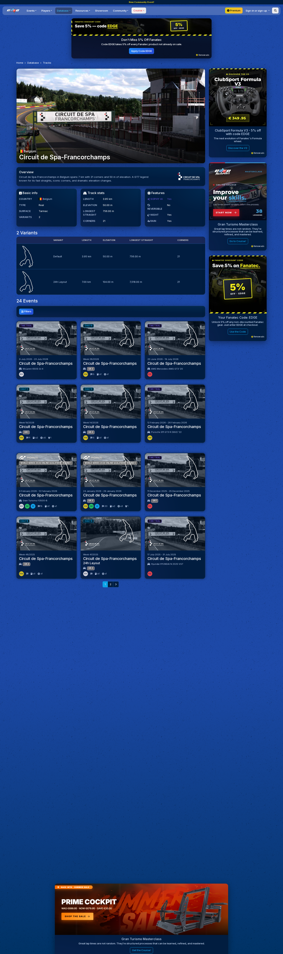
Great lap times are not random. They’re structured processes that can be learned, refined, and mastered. (238, 231)
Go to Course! (237, 241)
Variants (25, 217)
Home (19, 62)
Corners (89, 220)
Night (154, 214)
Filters (27, 311)
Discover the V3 (237, 147)
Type (22, 205)
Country (25, 199)
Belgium (29, 151)
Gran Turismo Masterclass (238, 224)
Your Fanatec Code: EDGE (237, 317)
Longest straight (89, 212)
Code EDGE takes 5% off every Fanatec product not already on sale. (141, 44)
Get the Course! (141, 950)
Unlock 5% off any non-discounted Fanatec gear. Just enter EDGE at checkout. (238, 323)
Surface (25, 211)
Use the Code (238, 331)
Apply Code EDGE (141, 50)
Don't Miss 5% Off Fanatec (141, 40)
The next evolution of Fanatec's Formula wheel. (238, 140)
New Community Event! (141, 2)
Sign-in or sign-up (257, 10)
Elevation (90, 205)
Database (33, 62)
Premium (234, 10)
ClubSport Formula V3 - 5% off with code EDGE (238, 132)
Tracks (47, 62)
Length (88, 199)
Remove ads (203, 55)
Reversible (154, 208)
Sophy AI (156, 199)
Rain (153, 220)
